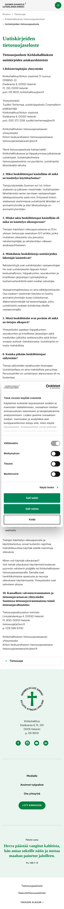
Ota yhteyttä (32, 793)
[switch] (55, 453)
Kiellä (32, 519)
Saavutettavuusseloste (32, 893)
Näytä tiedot (47, 487)
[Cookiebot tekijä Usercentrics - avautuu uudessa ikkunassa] (46, 386)
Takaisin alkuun (31, 902)
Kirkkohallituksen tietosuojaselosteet (25, 19)
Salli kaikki (32, 497)
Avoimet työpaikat (32, 784)
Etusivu (7, 14)
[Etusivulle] (14, 5)
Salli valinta (32, 508)
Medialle (32, 776)
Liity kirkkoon (32, 805)
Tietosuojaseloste (32, 886)
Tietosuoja (19, 14)
